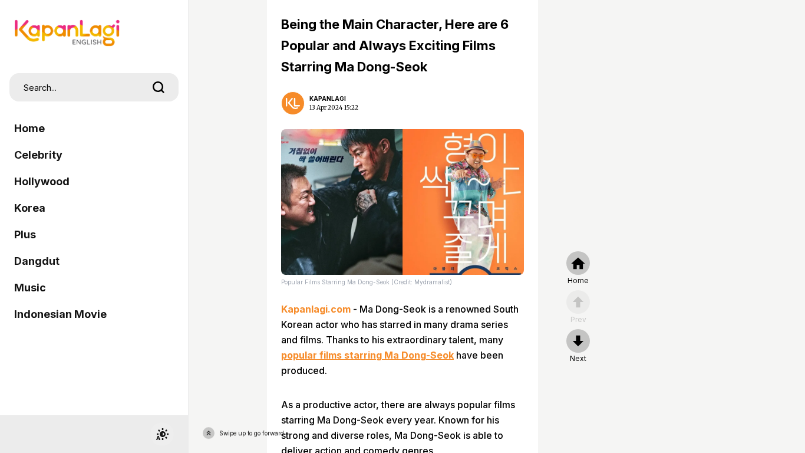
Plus (25, 234)
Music (30, 287)
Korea (29, 208)
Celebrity (38, 155)
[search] (158, 87)
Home (29, 128)
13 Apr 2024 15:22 (333, 107)
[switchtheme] (162, 434)
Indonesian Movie (60, 314)
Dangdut (37, 261)
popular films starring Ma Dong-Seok (367, 355)
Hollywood (42, 181)
